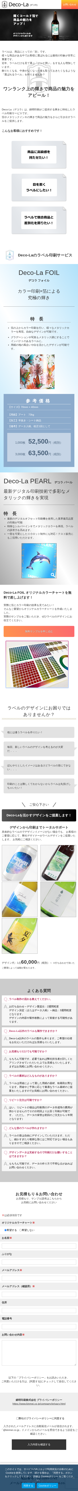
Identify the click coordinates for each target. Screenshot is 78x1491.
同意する (28, 1485)
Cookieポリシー (47, 1485)
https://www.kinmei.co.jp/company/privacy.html (39, 1403)
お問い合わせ (69, 4)
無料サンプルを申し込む (39, 631)
